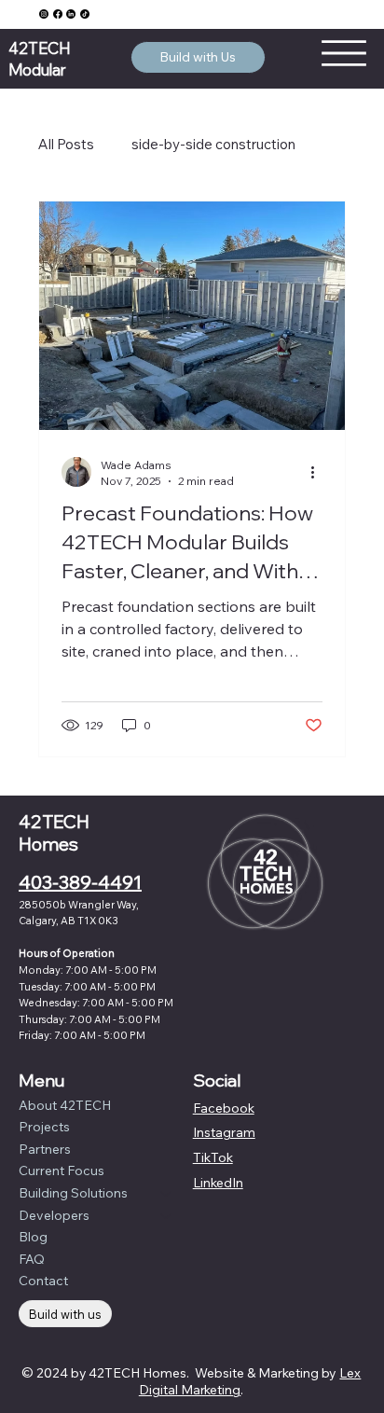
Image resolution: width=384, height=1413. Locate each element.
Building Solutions (73, 1192)
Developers (54, 1215)
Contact (43, 1280)
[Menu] (343, 53)
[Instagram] (43, 14)
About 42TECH (65, 1105)
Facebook (223, 1108)
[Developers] (167, 1216)
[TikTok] (84, 14)
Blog (33, 1236)
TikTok (213, 1157)
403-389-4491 (80, 882)
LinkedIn (218, 1182)
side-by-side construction (213, 144)
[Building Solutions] (167, 1194)
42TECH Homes (54, 832)
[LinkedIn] (70, 14)
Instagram (224, 1132)
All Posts (66, 144)
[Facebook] (57, 14)
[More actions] (320, 472)
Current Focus (61, 1170)
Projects (44, 1126)
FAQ (32, 1259)
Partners (45, 1149)
